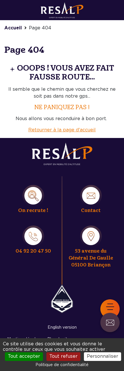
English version (62, 327)
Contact (91, 210)
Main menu (110, 309)
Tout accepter (24, 356)
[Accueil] (62, 9)
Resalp (62, 298)
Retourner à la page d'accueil (62, 130)
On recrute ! (33, 210)
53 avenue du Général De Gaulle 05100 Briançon (91, 258)
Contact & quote (110, 322)
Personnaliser (102, 356)
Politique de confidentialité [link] (62, 365)
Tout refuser (63, 356)
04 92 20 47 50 (33, 251)
